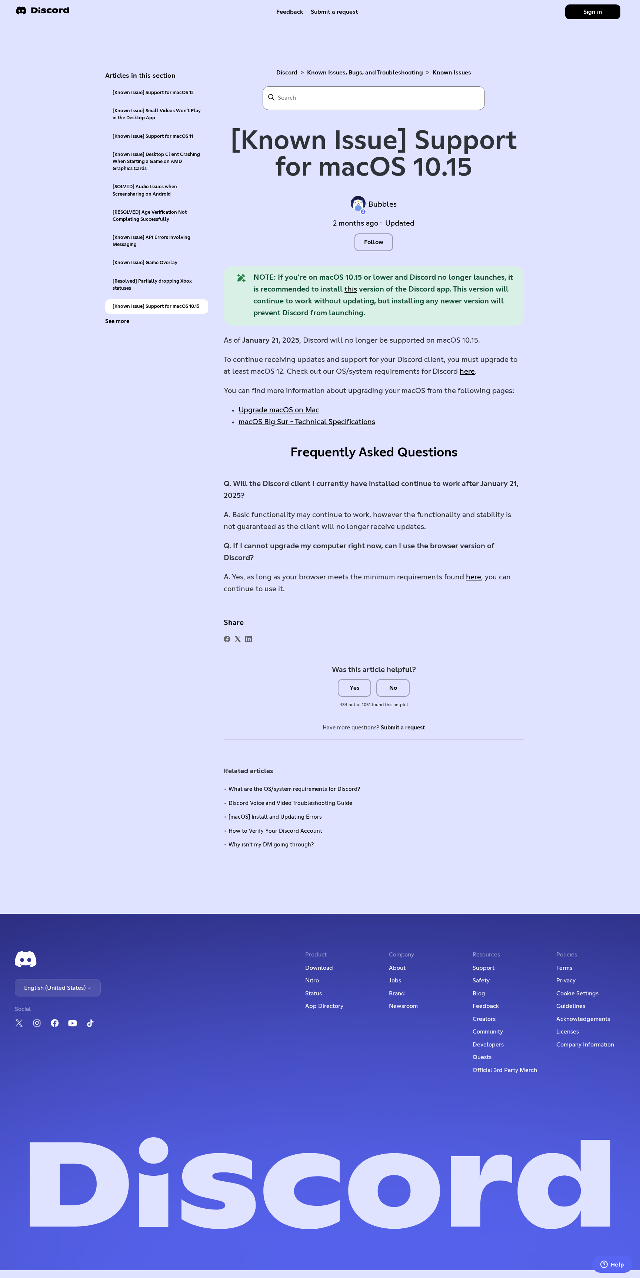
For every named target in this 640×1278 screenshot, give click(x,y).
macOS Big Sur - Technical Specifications (307, 422)
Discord (286, 73)
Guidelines (570, 1006)
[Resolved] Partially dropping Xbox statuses (152, 285)
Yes (355, 688)
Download (319, 968)
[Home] (42, 13)
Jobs (395, 981)
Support (483, 968)
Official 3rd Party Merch (505, 1070)
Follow (373, 242)
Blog (479, 993)
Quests (482, 1057)
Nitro (312, 981)
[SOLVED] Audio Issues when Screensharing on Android (145, 190)
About (397, 968)
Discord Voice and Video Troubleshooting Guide (290, 803)
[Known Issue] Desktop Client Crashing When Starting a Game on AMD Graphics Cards (156, 161)
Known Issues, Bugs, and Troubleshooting (365, 73)
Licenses (567, 1032)
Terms (564, 968)
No (393, 688)
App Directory (324, 1006)
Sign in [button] (592, 12)
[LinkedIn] (248, 639)
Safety (481, 981)
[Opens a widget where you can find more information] (612, 1265)
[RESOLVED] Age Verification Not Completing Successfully (150, 216)
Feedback (289, 12)
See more (117, 321)
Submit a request (334, 12)
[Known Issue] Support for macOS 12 (153, 92)
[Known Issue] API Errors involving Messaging (151, 241)
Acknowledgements (583, 1019)
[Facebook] (227, 639)
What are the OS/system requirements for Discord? (294, 789)
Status (313, 993)
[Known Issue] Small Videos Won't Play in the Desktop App (157, 114)
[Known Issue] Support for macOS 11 (153, 136)
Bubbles (383, 204)
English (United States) (55, 988)
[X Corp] (237, 639)
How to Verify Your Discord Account (275, 831)
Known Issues (452, 73)
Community (488, 1032)
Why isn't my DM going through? (271, 845)
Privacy (566, 981)
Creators (484, 1019)
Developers (488, 1045)
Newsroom (403, 1006)
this (350, 289)
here (467, 371)
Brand (397, 993)
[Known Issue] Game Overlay (145, 262)
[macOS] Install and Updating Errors (275, 817)
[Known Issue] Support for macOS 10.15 (156, 306)
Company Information (585, 1045)
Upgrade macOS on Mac (279, 410)
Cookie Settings (577, 993)
